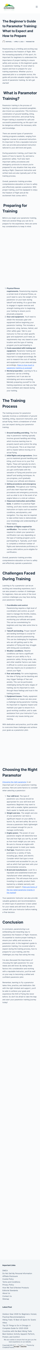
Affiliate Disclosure (10, 1276)
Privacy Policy (8, 1285)
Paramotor (30, 41)
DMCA (5, 1270)
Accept (16, 1346)
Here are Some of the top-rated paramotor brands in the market (22, 890)
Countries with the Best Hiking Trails (17, 1331)
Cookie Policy (8, 1279)
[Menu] (37, 7)
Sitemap (5, 1299)
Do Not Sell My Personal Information (17, 1273)
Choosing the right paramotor (14, 782)
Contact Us (7, 1296)
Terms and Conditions (11, 1282)
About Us (6, 1293)
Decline (23, 1346)
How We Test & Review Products (15, 1288)
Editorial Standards (10, 1290)
